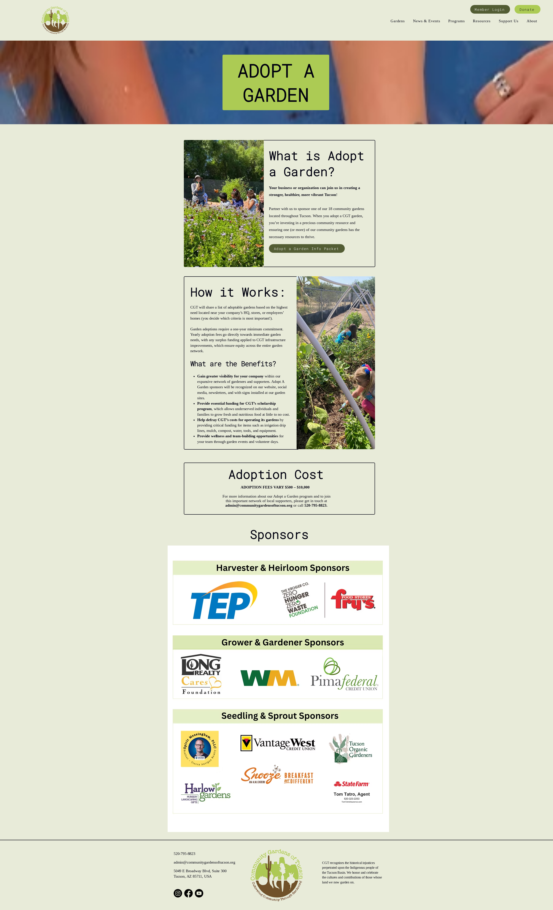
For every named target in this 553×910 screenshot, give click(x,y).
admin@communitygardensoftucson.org (258, 505)
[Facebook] (188, 893)
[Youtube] (199, 893)
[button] (397, 21)
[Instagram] (178, 893)
